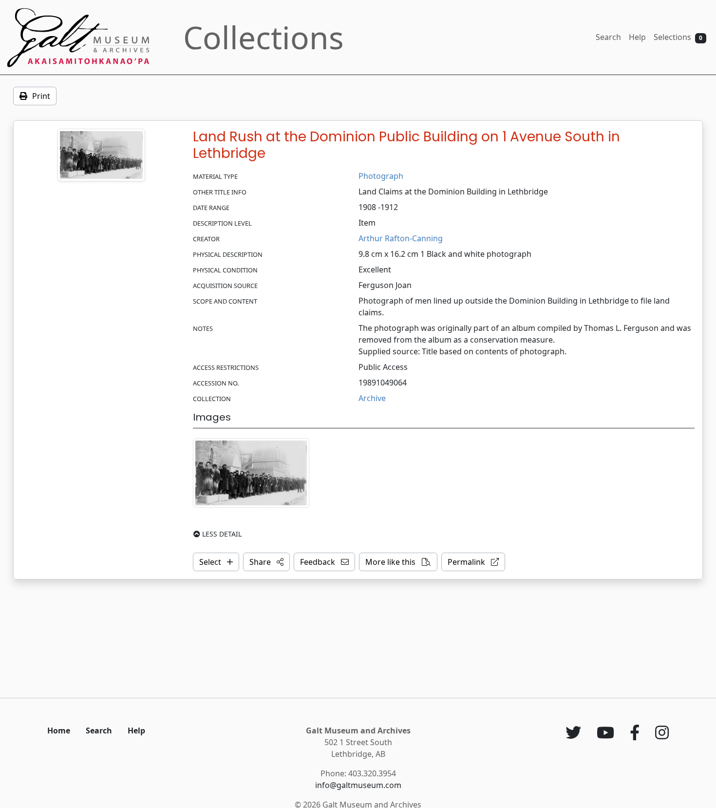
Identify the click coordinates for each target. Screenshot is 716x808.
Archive (372, 398)
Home (58, 730)
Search (608, 37)
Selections (678, 37)
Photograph (380, 176)
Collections (263, 37)
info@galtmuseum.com (358, 785)
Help (637, 37)
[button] (266, 562)
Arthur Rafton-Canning (400, 238)
